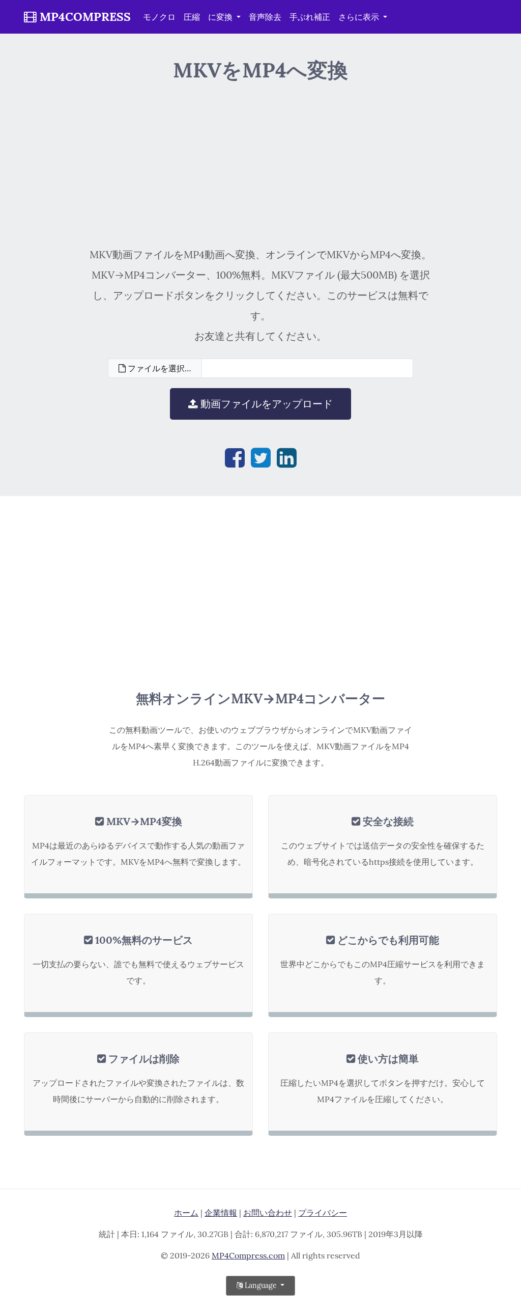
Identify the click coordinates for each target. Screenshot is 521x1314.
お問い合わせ (267, 1213)
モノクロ (159, 17)
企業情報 (221, 1213)
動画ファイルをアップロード (265, 403)
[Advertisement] (260, 163)
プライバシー (322, 1213)
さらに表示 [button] (359, 17)
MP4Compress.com (248, 1255)
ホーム (186, 1213)
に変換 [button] (221, 17)
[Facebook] (235, 457)
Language (261, 1285)
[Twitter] (261, 457)
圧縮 (192, 17)
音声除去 (265, 17)
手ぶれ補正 (310, 17)
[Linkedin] (287, 457)
